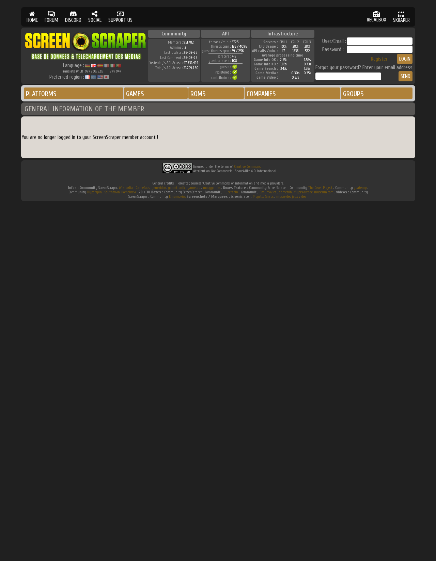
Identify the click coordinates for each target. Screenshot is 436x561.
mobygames (211, 188)
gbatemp (360, 188)
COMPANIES (261, 94)
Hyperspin (94, 192)
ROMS (198, 93)
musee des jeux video (291, 196)
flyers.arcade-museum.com (313, 192)
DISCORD (73, 20)
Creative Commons (247, 166)
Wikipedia (126, 188)
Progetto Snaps (263, 196)
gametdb (194, 188)
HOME (32, 20)
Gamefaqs (143, 188)
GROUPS (353, 94)
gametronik (176, 188)
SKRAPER (401, 20)
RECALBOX (376, 20)
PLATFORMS (41, 93)
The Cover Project (320, 188)
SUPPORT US (120, 20)
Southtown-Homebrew (120, 192)
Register (379, 59)
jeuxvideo (159, 188)
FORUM (51, 20)
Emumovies (268, 192)
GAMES (135, 93)
